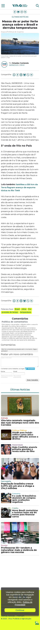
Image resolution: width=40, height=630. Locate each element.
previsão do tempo (10, 312)
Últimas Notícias (20, 17)
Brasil (17, 309)
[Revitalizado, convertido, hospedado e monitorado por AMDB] (37, 623)
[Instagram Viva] (22, 12)
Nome (3, 371)
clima (24, 309)
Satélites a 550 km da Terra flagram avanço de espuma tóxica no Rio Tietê (19, 187)
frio (29, 309)
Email (15, 371)
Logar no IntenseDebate (30, 369)
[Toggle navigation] (3, 6)
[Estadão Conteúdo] (3, 64)
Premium (20, 616)
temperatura (25, 312)
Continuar (20, 610)
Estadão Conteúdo (20, 63)
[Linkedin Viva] (25, 12)
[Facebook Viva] (15, 12)
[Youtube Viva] (18, 12)
